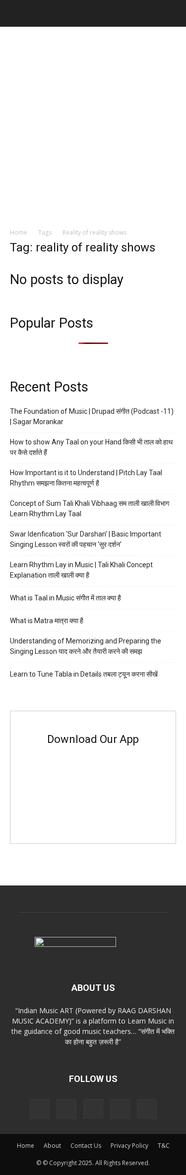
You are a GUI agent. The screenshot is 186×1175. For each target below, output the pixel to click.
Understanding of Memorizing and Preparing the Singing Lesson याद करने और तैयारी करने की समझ (85, 646)
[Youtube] (147, 1109)
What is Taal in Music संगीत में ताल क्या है (65, 598)
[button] (17, 13)
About (52, 1145)
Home (18, 232)
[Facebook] (66, 1109)
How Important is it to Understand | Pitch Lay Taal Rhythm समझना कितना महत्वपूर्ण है (86, 478)
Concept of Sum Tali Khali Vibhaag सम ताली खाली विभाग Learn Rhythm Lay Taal (89, 508)
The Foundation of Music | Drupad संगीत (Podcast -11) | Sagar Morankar (92, 416)
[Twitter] (120, 1109)
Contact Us (85, 1145)
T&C (164, 1145)
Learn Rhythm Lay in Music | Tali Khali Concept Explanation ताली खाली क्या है (81, 570)
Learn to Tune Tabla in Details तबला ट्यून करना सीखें (84, 674)
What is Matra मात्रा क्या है (46, 621)
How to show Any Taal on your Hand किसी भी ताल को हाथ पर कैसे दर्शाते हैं (91, 447)
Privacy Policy (129, 1145)
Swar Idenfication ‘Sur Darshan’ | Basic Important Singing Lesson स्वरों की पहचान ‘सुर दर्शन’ (85, 539)
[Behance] (40, 1109)
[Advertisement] (93, 124)
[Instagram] (93, 1109)
